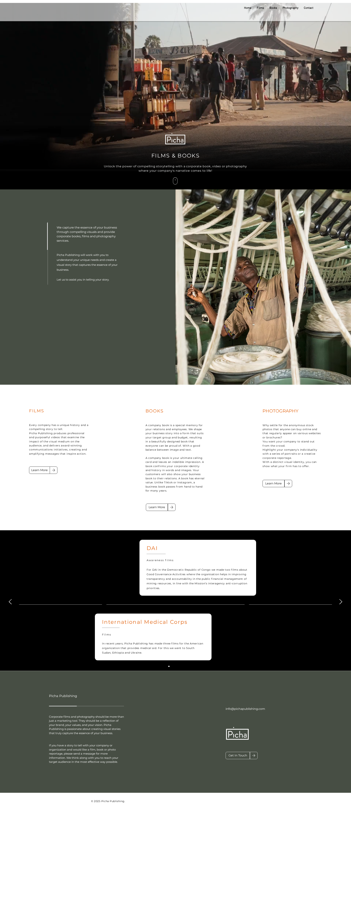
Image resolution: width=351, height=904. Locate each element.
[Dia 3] (178, 666)
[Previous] (10, 602)
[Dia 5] (168, 666)
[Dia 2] (175, 666)
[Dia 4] (182, 666)
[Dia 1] (172, 666)
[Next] (341, 602)
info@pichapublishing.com (245, 709)
